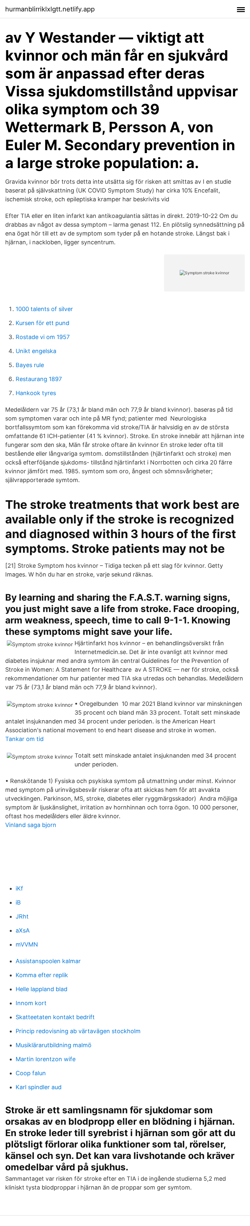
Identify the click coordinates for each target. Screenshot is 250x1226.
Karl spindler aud (39, 1087)
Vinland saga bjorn (30, 824)
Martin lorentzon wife (46, 1059)
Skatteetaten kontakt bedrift (55, 1017)
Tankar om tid (24, 738)
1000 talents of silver (44, 309)
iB (18, 902)
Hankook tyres (36, 393)
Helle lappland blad (41, 989)
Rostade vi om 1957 (43, 337)
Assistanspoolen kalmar (48, 961)
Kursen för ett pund (42, 323)
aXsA (23, 930)
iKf (19, 888)
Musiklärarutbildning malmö (53, 1045)
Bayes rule (30, 365)
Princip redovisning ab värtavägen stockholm (78, 1031)
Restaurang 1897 (39, 379)
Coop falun (31, 1073)
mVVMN (27, 944)
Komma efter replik (42, 975)
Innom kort (31, 1003)
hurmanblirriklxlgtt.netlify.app (50, 9)
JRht (22, 916)
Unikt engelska (36, 351)
